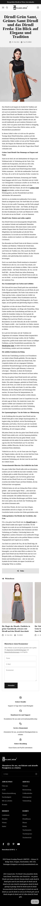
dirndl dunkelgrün (19, 889)
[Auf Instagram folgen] (8, 844)
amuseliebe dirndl (31, 874)
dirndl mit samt (31, 889)
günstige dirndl (15, 886)
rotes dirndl (14, 884)
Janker (4, 826)
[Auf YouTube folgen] (18, 844)
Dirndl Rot (26, 876)
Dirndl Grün (22, 874)
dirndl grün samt (9, 881)
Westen (4, 822)
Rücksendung (26, 790)
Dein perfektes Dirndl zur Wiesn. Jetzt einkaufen (20, 2)
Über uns (5, 786)
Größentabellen (27, 793)
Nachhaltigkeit (6, 797)
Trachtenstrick (26, 830)
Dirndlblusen (26, 819)
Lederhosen (5, 815)
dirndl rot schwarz (19, 892)
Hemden (4, 819)
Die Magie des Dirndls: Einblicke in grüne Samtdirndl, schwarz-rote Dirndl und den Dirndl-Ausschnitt (16, 628)
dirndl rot (6, 884)
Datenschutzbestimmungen (11, 652)
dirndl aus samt (7, 892)
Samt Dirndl (7, 876)
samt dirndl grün (21, 881)
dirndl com (28, 879)
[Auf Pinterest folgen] (13, 844)
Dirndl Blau (15, 876)
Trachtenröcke (26, 837)
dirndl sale (18, 894)
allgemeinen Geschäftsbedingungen (16, 650)
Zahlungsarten (26, 797)
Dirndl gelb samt (32, 892)
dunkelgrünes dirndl (26, 884)
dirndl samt (31, 881)
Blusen (24, 822)
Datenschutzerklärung (9, 793)
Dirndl (24, 815)
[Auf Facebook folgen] (3, 844)
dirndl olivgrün (8, 894)
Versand (25, 786)
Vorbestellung (26, 801)
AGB (3, 790)
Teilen (22, 571)
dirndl (35, 879)
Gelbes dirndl (27, 894)
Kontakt (4, 804)
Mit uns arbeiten (7, 801)
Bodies (24, 826)
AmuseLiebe (11, 874)
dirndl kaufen (26, 886)
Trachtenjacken (27, 834)
